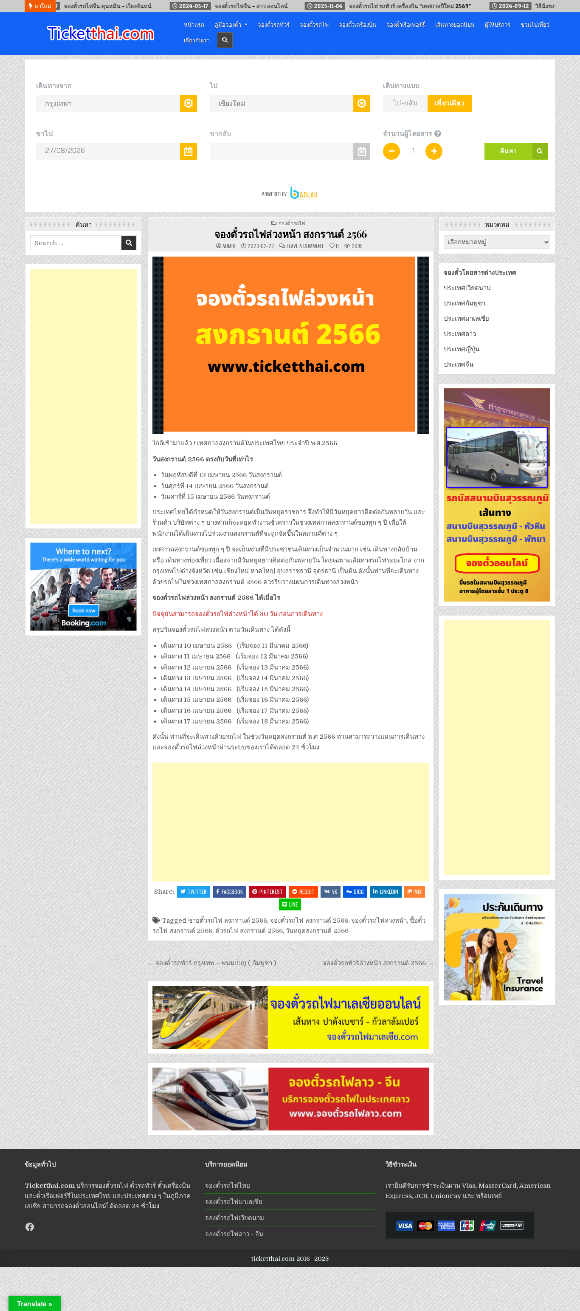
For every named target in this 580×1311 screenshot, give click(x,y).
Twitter (197, 891)
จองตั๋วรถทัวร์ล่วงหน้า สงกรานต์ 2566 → (378, 963)
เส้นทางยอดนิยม (455, 24)
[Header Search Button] (225, 40)
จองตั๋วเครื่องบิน (357, 24)
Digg (359, 891)
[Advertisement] (290, 822)
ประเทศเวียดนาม (467, 288)
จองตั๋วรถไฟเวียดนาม (234, 1218)
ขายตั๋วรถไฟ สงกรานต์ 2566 (227, 920)
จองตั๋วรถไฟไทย (227, 1186)
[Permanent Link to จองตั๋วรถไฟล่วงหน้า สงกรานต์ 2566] (290, 345)
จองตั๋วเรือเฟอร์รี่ (405, 24)
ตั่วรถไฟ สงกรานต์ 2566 (249, 931)
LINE (293, 904)
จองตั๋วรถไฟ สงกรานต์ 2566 (309, 920)
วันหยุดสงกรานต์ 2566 (317, 931)
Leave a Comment (305, 246)
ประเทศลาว (460, 334)
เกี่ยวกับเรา (197, 40)
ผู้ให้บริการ (497, 24)
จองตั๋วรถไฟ (314, 24)
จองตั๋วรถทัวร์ (274, 24)
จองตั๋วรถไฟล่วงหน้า (379, 920)
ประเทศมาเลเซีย (466, 318)
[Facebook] (30, 1227)
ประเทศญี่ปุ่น (461, 349)
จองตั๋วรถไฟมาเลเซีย (233, 1202)
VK (334, 891)
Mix (418, 891)
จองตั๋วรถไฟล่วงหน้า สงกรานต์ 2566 (290, 233)
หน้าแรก (194, 24)
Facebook (232, 891)
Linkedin (389, 891)
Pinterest (271, 891)
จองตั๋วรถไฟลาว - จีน (234, 1234)
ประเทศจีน (458, 364)
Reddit (307, 891)
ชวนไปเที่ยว (535, 24)
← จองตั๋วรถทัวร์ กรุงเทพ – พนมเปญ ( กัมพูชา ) (211, 963)
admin (229, 246)
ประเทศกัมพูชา (464, 303)
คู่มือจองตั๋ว (227, 24)
